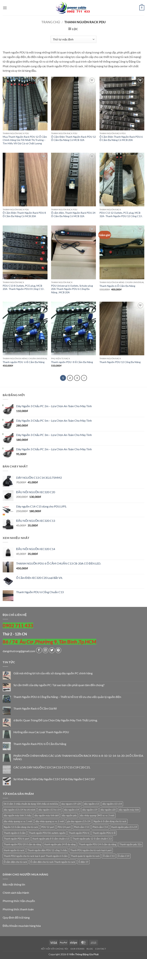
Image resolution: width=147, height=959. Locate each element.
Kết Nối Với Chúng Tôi (54, 948)
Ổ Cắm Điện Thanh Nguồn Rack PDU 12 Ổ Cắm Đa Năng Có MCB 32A (73, 138)
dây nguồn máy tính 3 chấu (17, 815)
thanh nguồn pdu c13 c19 (124, 827)
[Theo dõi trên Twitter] (52, 650)
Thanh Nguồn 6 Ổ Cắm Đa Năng (117, 285)
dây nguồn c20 (108, 809)
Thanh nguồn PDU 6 (79, 833)
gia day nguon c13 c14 (78, 821)
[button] (5, 7)
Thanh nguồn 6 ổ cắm (15, 833)
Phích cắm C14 (100, 827)
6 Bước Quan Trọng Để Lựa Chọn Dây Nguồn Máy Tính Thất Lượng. (55, 720)
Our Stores (77, 948)
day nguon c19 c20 (71, 803)
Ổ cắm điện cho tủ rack (15, 861)
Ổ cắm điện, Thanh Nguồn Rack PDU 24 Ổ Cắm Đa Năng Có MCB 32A (73, 214)
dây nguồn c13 (91, 803)
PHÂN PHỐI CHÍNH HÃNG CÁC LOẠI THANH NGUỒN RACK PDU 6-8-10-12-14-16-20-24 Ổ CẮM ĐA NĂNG (78, 757)
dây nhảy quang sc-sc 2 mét (49, 821)
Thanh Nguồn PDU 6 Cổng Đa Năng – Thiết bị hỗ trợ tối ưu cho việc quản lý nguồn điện (67, 696)
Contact (100, 948)
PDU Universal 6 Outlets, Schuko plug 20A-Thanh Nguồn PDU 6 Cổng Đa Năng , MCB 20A (72, 289)
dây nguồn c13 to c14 (50, 809)
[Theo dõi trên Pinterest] (58, 650)
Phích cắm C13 (81, 827)
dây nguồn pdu (69, 815)
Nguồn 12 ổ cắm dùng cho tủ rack (21, 827)
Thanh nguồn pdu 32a (130, 844)
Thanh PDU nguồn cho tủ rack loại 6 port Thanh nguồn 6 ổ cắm (36, 856)
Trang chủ (50, 22)
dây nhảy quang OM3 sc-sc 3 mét (97, 815)
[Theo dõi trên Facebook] (39, 650)
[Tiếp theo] (84, 378)
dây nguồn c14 (71, 809)
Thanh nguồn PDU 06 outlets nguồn (47, 833)
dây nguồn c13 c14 (112, 803)
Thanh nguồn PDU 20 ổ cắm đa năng (22, 844)
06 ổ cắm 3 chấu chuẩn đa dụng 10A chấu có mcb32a (31, 803)
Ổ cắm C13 (109, 856)
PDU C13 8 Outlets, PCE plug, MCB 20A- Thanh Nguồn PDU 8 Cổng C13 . (23, 287)
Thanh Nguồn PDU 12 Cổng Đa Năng (120, 362)
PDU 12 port (47, 827)
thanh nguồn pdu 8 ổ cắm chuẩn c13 (50, 838)
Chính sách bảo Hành (16, 892)
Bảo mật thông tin (14, 884)
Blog (90, 948)
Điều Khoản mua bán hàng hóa (22, 925)
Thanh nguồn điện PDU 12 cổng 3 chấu (47, 850)
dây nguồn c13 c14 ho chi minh (19, 809)
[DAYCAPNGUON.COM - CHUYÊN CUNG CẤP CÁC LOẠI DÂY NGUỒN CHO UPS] (73, 8)
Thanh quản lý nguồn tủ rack (85, 856)
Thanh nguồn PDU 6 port (16, 838)
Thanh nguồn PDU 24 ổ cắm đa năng (97, 844)
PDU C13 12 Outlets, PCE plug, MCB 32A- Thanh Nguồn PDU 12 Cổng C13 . (121, 214)
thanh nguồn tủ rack (14, 850)
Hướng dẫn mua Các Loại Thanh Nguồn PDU (41, 732)
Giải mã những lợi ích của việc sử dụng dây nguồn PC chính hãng (53, 673)
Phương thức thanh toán (18, 909)
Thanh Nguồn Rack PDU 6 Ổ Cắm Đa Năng (39, 743)
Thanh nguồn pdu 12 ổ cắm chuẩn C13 (92, 838)
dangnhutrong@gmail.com (19, 651)
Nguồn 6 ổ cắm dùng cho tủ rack (110, 821)
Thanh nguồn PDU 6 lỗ (104, 833)
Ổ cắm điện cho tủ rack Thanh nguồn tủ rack (52, 861)
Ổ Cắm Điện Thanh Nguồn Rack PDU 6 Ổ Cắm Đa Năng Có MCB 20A (121, 138)
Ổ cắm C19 (123, 856)
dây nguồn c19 (89, 809)
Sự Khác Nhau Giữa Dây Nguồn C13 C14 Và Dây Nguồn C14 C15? (54, 779)
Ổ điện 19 (83, 861)
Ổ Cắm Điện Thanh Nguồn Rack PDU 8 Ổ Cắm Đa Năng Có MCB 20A (24, 214)
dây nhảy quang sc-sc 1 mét (18, 821)
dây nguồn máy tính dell (46, 815)
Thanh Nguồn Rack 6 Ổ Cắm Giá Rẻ (35, 708)
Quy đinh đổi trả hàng (16, 917)
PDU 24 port (64, 827)
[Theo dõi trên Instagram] (45, 650)
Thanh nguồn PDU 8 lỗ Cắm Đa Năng (72, 362)
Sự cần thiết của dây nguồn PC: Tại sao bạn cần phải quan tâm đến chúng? (58, 685)
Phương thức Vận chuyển (19, 900)
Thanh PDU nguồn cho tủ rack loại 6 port (91, 850)
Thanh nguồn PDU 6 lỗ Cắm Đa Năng (23, 362)
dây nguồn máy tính (129, 809)
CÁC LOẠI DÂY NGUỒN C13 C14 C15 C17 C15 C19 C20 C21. (51, 767)
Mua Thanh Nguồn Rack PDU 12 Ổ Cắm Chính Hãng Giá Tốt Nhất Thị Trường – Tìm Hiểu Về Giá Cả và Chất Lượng (25, 140)
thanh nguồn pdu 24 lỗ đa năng (60, 844)
